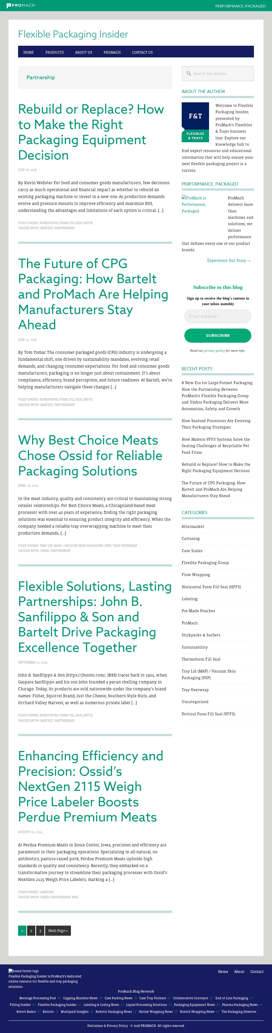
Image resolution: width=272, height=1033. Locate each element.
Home (223, 971)
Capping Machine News (80, 998)
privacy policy (214, 350)
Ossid (44, 551)
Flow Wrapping (196, 574)
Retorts (48, 1012)
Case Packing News (118, 998)
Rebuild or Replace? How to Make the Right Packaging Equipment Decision (91, 132)
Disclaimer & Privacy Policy (107, 1026)
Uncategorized (195, 701)
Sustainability (195, 647)
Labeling (47, 892)
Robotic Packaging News (114, 1012)
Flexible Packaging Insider (73, 34)
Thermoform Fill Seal (201, 659)
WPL (75, 897)
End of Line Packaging (231, 998)
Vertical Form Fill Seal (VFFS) (208, 714)
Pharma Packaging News (240, 1005)
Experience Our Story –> (216, 260)
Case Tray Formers (152, 998)
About (239, 971)
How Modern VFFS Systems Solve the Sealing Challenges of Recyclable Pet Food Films (216, 446)
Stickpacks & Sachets (201, 635)
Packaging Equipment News (194, 1005)
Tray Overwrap (125, 546)
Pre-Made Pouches (198, 610)
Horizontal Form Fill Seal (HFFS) (66, 223)
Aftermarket (193, 526)
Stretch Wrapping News (197, 1012)
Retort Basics (26, 1012)
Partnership (64, 228)
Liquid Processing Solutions (146, 1005)
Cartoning (191, 538)
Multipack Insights (74, 1012)
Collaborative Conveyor (190, 998)
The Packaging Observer (239, 1012)
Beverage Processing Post (37, 998)
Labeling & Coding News (101, 1005)
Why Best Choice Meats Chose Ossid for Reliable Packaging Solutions (90, 455)
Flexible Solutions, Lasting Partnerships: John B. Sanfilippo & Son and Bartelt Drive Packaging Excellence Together (95, 617)
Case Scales (192, 550)
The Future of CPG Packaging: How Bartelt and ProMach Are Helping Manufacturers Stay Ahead (93, 294)
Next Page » (58, 932)
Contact (257, 971)
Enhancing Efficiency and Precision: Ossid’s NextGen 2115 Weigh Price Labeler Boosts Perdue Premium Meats (91, 787)
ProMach (190, 623)
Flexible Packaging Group (205, 562)
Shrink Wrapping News (156, 1012)
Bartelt (46, 228)
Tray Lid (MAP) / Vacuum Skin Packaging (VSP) (75, 546)
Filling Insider (20, 1005)
